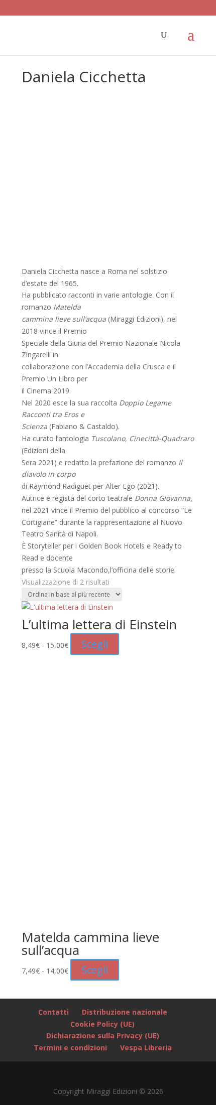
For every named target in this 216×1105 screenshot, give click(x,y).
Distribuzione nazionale (124, 1012)
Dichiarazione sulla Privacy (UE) (102, 1035)
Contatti (53, 1012)
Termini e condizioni (70, 1047)
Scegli (94, 644)
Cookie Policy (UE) (102, 1024)
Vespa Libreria (146, 1047)
